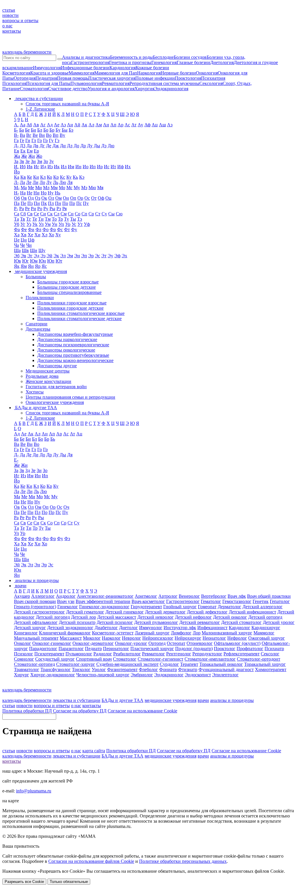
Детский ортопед (265, 617)
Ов (24, 198)
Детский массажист (116, 617)
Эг (30, 255)
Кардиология (122, 67)
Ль (55, 182)
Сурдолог (169, 664)
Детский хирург (30, 627)
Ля (69, 182)
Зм (39, 161)
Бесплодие (163, 57)
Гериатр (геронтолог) (35, 606)
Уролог (99, 669)
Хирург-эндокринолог (52, 674)
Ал (91, 124)
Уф (87, 224)
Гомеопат (207, 606)
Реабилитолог (127, 653)
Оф (101, 198)
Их (128, 166)
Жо (39, 156)
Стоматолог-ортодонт (258, 659)
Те (34, 219)
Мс (69, 187)
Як (16, 266)
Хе (30, 234)
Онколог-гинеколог (51, 643)
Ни (36, 192)
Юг (25, 260)
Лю (62, 182)
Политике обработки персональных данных (183, 861)
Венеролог (189, 596)
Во (49, 135)
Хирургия (144, 88)
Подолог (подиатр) (194, 648)
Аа (22, 124)
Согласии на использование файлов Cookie (91, 861)
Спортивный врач (94, 659)
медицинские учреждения (170, 700)
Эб (16, 255)
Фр (53, 229)
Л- (16, 182)
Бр (51, 129)
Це (16, 239)
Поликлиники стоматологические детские (79, 318)
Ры (52, 208)
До (76, 145)
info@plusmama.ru (33, 790)
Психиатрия (213, 78)
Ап (113, 124)
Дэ (104, 145)
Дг (42, 145)
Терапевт (189, 664)
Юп (50, 260)
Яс (44, 266)
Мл (46, 187)
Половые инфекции (155, 78)
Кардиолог (239, 627)
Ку (69, 177)
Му (77, 187)
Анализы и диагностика (86, 57)
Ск (50, 213)
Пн (58, 203)
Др (83, 145)
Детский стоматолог (241, 622)
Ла (22, 182)
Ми (38, 187)
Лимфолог (181, 632)
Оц (108, 198)
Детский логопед (53, 617)
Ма (24, 187)
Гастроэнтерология (90, 62)
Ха (16, 234)
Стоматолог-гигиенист (160, 659)
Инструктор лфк (180, 627)
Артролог (168, 596)
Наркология (149, 72)
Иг (36, 166)
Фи (31, 229)
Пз (30, 203)
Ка (16, 177)
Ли (35, 182)
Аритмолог (146, 596)
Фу (74, 229)
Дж (55, 145)
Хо (51, 234)
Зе (27, 161)
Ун (54, 224)
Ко (49, 177)
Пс (79, 203)
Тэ (79, 219)
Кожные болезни (152, 67)
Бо (45, 129)
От (94, 198)
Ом (58, 198)
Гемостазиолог (236, 601)
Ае (56, 124)
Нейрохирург (188, 638)
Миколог (92, 638)
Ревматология (116, 83)
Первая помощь (72, 78)
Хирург (21, 674)
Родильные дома (42, 376)
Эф (117, 255)
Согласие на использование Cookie (142, 710)
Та (16, 219)
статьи (8, 10)
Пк (44, 203)
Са (16, 213)
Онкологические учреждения (55, 402)
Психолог (23, 653)
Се (36, 213)
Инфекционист (212, 627)
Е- (16, 459)
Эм (70, 255)
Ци (24, 239)
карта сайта (93, 750)
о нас (7, 25)
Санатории (36, 323)
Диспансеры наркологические (67, 339)
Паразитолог (71, 648)
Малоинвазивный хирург (227, 632)
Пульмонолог (78, 653)
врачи (203, 700)
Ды (97, 145)
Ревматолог (153, 653)
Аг (43, 124)
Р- (16, 208)
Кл (43, 177)
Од (31, 198)
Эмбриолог (142, 674)
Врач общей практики (269, 596)
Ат (133, 124)
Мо (62, 187)
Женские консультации (48, 381)
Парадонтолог (43, 648)
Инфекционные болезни (85, 67)
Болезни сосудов (190, 57)
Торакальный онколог (221, 664)
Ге (22, 140)
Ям (24, 266)
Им (71, 166)
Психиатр (274, 648)
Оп (73, 198)
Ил (64, 166)
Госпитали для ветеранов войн (56, 386)
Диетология (222, 62)
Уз (28, 224)
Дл (69, 145)
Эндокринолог (169, 674)
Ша (17, 250)
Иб (23, 166)
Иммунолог (150, 627)
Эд (36, 255)
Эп (84, 255)
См (64, 213)
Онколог (22, 643)
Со (77, 213)
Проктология (188, 78)
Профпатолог (250, 648)
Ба (21, 129)
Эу (110, 255)
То (54, 219)
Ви (42, 135)
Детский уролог (279, 622)
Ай (77, 124)
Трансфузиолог (55, 669)
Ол (51, 198)
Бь (52, 439)
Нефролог (237, 638)
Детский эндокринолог (70, 627)
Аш (162, 124)
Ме (31, 187)
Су (104, 213)
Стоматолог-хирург (75, 664)
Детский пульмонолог (156, 622)
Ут (80, 224)
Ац (155, 124)
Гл (33, 140)
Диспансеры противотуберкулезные (73, 355)
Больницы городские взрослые (68, 281)
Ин (78, 166)
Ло (42, 182)
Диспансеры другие (57, 365)
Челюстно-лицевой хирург (103, 674)
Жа (17, 156)
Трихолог (81, 669)
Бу (58, 129)
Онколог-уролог (131, 643)
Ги (27, 140)
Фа (17, 229)
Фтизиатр (187, 669)
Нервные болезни (178, 72)
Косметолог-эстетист (113, 632)
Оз (37, 198)
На (23, 192)
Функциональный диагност (226, 669)
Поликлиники (40, 297)
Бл (39, 129)
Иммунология (47, 67)
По (65, 203)
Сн (71, 213)
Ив (30, 166)
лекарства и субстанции (76, 700)
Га (16, 140)
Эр (91, 255)
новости (10, 15)
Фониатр (168, 669)
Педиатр (93, 648)
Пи (37, 203)
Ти (41, 219)
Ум (48, 224)
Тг (28, 219)
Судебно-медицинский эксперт (127, 664)
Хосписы (35, 391)
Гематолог (211, 601)
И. (16, 166)
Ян (31, 266)
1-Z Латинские (40, 109)
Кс (62, 177)
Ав (36, 124)
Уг (22, 224)
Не (29, 192)
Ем (30, 150)
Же (24, 156)
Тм (48, 219)
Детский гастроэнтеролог (39, 611)
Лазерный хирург (152, 632)
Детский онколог (230, 617)
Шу (41, 250)
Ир (100, 166)
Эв (23, 255)
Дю (111, 145)
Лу (49, 182)
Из (50, 166)
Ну (51, 192)
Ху (58, 234)
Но (44, 192)
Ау (140, 124)
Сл (56, 213)
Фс (60, 229)
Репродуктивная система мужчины (164, 83)
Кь (75, 177)
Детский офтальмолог (36, 622)
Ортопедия (25, 78)
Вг (28, 135)
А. (16, 124)
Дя (69, 454)
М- (16, 187)
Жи (31, 156)
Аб (29, 124)
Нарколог (111, 638)
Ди (63, 145)
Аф (147, 124)
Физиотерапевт (122, 669)
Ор (80, 198)
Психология (14, 83)
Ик (57, 166)
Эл (63, 255)
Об (17, 198)
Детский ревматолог (199, 622)
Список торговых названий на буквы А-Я (67, 103)
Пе (23, 203)
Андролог (66, 596)
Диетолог (128, 627)
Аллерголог (43, 596)
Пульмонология (86, 83)
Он (66, 198)
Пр (72, 203)
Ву (62, 135)
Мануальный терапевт (36, 638)
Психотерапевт (49, 653)
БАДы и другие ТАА (122, 700)
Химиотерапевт (270, 669)
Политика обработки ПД (27, 710)
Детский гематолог (85, 611)
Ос (87, 198)
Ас (127, 124)
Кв (23, 177)
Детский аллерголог (262, 606)
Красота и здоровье (49, 72)
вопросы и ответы (20, 20)
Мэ (84, 187)
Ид (43, 166)
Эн (77, 255)
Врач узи (65, 601)
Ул (41, 224)
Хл (44, 234)
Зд (27, 470)
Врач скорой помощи (35, 601)
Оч (66, 507)
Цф (31, 239)
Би (33, 129)
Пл (51, 203)
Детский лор (83, 617)
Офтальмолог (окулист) (237, 643)
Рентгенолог (178, 653)
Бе (27, 129)
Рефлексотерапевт (242, 653)
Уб (16, 224)
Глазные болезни (193, 62)
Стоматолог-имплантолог (210, 659)
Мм (54, 187)
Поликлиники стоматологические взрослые (81, 313)
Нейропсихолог (157, 638)
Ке (29, 177)
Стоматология (34, 88)
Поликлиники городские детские (70, 308)
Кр (56, 177)
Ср (91, 213)
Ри (33, 208)
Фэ (67, 538)
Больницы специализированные (69, 292)
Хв (23, 234)
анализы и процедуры (232, 700)
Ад (50, 124)
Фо (45, 229)
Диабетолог (106, 627)
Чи (29, 245)
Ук (35, 224)
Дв (35, 145)
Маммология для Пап (115, 72)
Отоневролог (200, 643)
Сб (23, 213)
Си (43, 213)
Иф (120, 166)
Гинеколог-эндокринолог (104, 606)
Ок (44, 198)
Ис (106, 166)
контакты (11, 31)
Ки (36, 177)
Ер (36, 150)
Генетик (261, 601)
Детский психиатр (77, 622)
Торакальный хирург (265, 664)
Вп (55, 135)
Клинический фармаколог (65, 632)
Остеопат (176, 643)
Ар (120, 124)
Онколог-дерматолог (93, 643)
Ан (106, 124)
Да (29, 145)
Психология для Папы (48, 83)
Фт (67, 229)
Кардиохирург (265, 627)
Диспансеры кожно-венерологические (75, 360)
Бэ (71, 129)
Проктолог (224, 648)
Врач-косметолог (148, 601)
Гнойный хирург (180, 606)
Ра (21, 208)
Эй (49, 255)
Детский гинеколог (124, 611)
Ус (74, 224)
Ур (67, 224)
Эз (42, 255)
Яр (37, 266)
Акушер (22, 596)
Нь (57, 192)
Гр (45, 140)
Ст (97, 213)
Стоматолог (124, 659)
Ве (35, 135)
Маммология (81, 72)
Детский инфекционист (252, 611)
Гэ (57, 140)
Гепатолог (280, 601)
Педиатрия (46, 78)
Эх (124, 255)
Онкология (207, 72)
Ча (16, 245)
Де (48, 145)
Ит (113, 166)
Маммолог (263, 632)
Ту (66, 219)
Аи (70, 124)
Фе (24, 229)
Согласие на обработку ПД (80, 710)
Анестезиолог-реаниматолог (105, 596)
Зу (51, 161)
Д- (16, 145)
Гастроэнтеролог (183, 601)
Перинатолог (116, 648)
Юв (17, 260)
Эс (97, 255)
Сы (111, 213)
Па (16, 203)
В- (16, 135)
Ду (90, 145)
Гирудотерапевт (146, 606)
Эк (56, 255)
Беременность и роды (131, 57)
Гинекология (164, 62)
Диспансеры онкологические (66, 349)
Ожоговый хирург (266, 638)
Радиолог (102, 653)
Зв (21, 161)
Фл (38, 229)
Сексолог (270, 653)
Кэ (81, 177)
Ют (59, 260)
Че (22, 245)
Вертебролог (213, 596)
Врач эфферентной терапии (103, 601)
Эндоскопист (198, 674)
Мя (100, 187)
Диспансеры (38, 329)
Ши (33, 250)
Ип (93, 166)
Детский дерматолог (165, 611)
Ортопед (157, 643)
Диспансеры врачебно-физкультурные (75, 334)
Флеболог (148, 669)
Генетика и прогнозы (130, 62)
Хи (37, 234)
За (16, 161)
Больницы (36, 276)
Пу (86, 203)
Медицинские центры (48, 370)
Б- (16, 129)
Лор (197, 632)
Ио (85, 166)
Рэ (58, 208)
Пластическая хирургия (111, 78)
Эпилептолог (225, 674)
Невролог (131, 638)
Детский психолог (115, 622)
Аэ (170, 124)
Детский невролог (155, 617)
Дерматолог (229, 606)
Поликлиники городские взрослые (72, 302)
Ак (84, 124)
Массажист (71, 638)
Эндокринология (171, 88)
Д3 (22, 145)
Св (30, 213)
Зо (45, 161)
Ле (28, 182)
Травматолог (26, 669)
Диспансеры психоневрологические (73, 344)
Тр (60, 219)
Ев (16, 150)
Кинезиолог (26, 632)
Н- (16, 192)
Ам (98, 124)
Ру (45, 208)
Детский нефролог (193, 617)
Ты (73, 219)
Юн (42, 260)
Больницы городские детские (66, 287)
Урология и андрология (111, 88)
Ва (22, 135)
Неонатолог (214, 638)
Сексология (211, 83)
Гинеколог (67, 606)
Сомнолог (24, 659)
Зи (33, 161)
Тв (22, 219)
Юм (34, 260)
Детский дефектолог (207, 611)
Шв (25, 250)
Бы (65, 129)
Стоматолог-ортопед (34, 664)
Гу (51, 140)
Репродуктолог (207, 653)
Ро (39, 208)
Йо (17, 171)
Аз (63, 124)
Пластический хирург (152, 648)
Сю (119, 213)
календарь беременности (27, 51)
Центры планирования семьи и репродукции (70, 397)
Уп (61, 224)
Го (39, 140)
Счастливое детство (68, 88)
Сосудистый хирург (55, 659)
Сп (84, 213)
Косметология (16, 72)
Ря (64, 208)
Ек (23, 150)
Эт (104, 255)
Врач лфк (237, 596)
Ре (27, 208)
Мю (92, 187)
